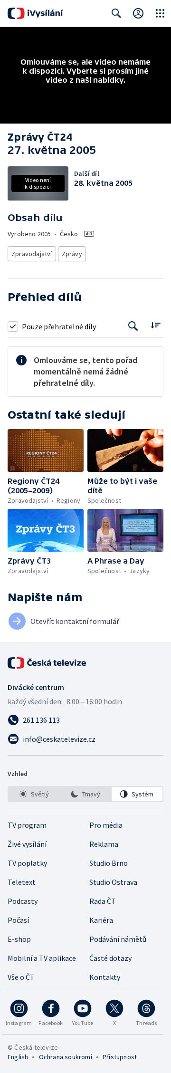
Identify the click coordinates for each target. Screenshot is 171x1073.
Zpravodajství (31, 253)
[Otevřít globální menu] (160, 13)
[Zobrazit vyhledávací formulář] (116, 13)
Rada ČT (102, 901)
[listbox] (85, 794)
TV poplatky (27, 863)
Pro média (106, 825)
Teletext (22, 882)
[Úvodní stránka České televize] (47, 663)
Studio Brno (108, 863)
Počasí (18, 920)
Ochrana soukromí (65, 1057)
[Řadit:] (155, 325)
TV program (27, 825)
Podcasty (23, 901)
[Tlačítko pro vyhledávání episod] (133, 326)
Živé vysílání (27, 844)
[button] (46, 450)
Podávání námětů (117, 939)
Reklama (103, 844)
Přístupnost (120, 1057)
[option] (34, 794)
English (18, 1057)
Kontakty (104, 977)
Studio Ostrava (113, 882)
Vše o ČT (21, 977)
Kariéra (101, 920)
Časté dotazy (110, 958)
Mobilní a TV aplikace (42, 958)
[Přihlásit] (138, 13)
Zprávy (72, 253)
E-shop (19, 939)
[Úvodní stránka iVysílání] (35, 13)
